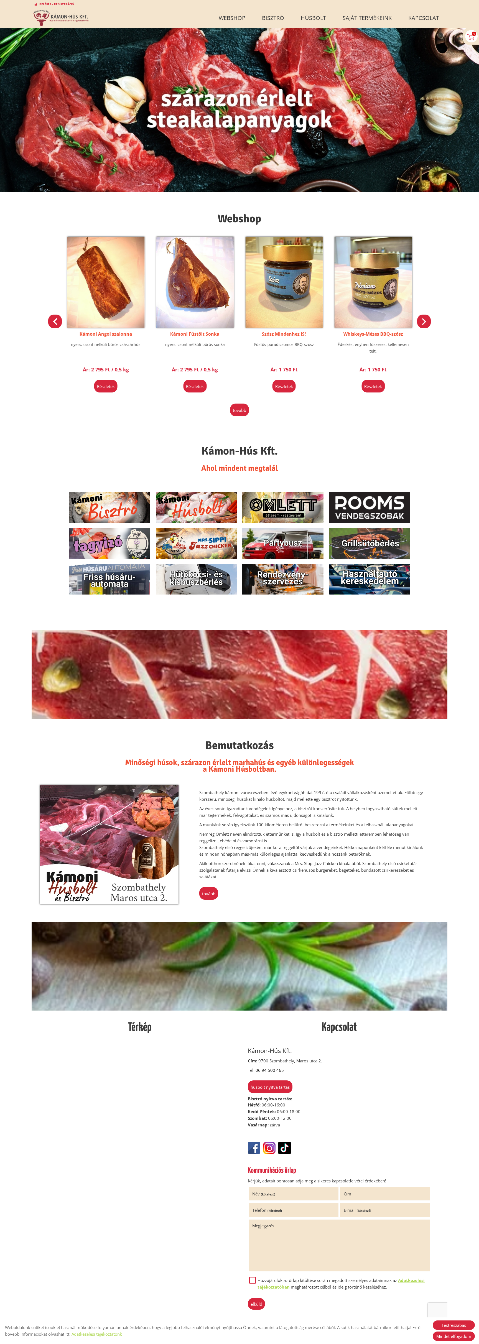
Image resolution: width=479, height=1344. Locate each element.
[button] (424, 321)
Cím (347, 1194)
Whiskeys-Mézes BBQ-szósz (284, 334)
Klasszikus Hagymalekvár (373, 334)
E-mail (357, 1210)
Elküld (256, 1304)
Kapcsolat (423, 18)
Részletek (106, 386)
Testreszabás (454, 1325)
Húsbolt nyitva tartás (270, 1087)
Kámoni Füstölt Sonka (106, 334)
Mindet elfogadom (453, 1336)
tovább (239, 410)
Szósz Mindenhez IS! (195, 334)
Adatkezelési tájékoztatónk (97, 1334)
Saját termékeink (367, 18)
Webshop (232, 18)
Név (263, 1194)
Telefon (267, 1210)
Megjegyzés (263, 1225)
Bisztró (273, 18)
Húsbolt (313, 18)
